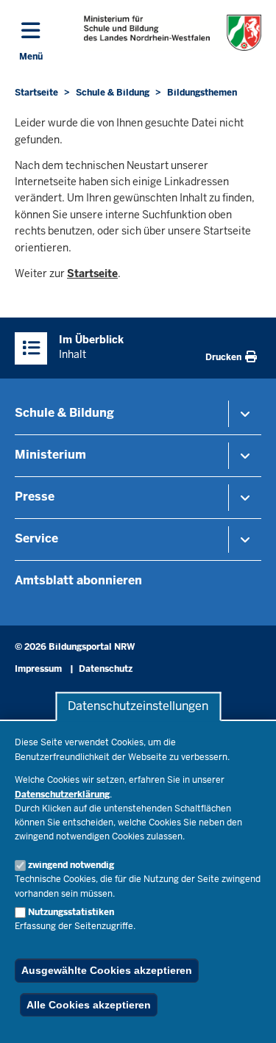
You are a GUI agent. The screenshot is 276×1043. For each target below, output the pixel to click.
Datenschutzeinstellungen (138, 706)
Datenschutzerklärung (62, 794)
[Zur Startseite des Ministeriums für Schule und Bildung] (172, 33)
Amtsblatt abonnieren (78, 580)
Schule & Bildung (64, 412)
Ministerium (50, 454)
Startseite (92, 273)
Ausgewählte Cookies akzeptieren (106, 970)
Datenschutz (105, 669)
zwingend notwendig (71, 865)
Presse (34, 496)
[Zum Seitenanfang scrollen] (246, 1015)
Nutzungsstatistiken (71, 912)
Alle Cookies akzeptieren (88, 1005)
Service (36, 538)
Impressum (38, 669)
